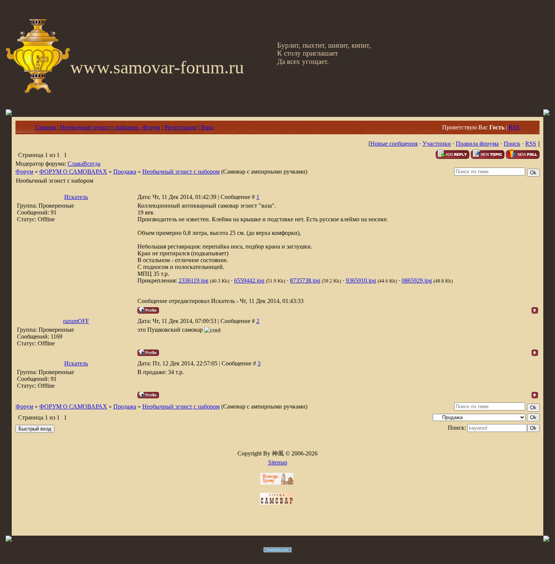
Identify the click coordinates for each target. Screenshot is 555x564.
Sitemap (277, 462)
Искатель (76, 197)
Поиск (512, 143)
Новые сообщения (394, 143)
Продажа (124, 171)
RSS (514, 127)
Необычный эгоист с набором (181, 171)
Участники (436, 143)
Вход (207, 127)
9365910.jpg (361, 280)
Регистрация (180, 127)
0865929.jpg (417, 280)
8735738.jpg (305, 280)
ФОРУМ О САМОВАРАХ (73, 171)
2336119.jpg (193, 280)
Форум (24, 171)
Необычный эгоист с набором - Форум (110, 127)
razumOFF (76, 321)
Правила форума (477, 143)
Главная (45, 127)
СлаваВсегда (84, 163)
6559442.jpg (249, 280)
